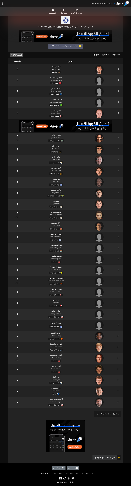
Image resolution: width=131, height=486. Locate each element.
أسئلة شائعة (71, 473)
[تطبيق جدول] (65, 36)
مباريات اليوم (76, 13)
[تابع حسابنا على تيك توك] (64, 478)
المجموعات (115, 55)
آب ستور (71, 468)
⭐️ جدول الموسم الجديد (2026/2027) (65, 46)
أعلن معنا (55, 473)
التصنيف (52, 13)
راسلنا (62, 473)
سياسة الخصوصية (43, 473)
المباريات (95, 55)
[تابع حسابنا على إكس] (72, 478)
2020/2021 (17, 55)
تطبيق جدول (90, 473)
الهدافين (105, 55)
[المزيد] (3, 4)
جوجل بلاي (57, 468)
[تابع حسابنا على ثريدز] (68, 478)
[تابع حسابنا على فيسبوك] (60, 478)
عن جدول (80, 473)
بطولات (64, 13)
